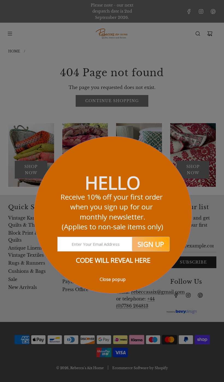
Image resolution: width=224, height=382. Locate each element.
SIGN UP (151, 244)
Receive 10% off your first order (112, 212)
